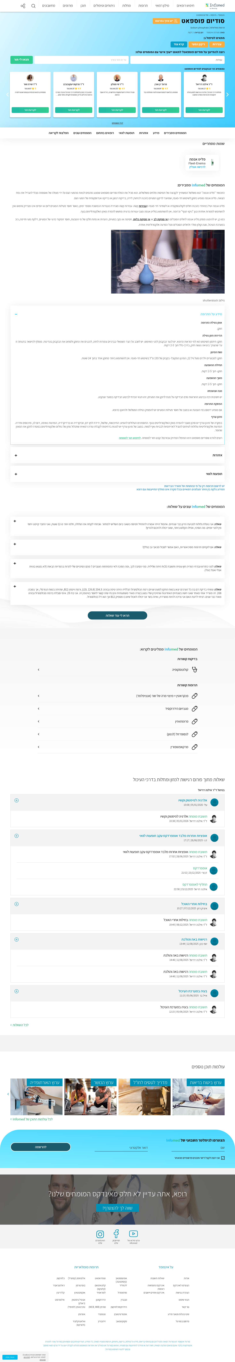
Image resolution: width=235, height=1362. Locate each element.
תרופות (213, 15)
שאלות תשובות (157, 1278)
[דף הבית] (213, 6)
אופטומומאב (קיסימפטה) (121, 1280)
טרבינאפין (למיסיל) (76, 1307)
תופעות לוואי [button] (126, 133)
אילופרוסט (60, 1299)
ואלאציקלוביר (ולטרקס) (79, 1323)
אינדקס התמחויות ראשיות (156, 1287)
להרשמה (40, 1147)
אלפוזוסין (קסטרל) (76, 1278)
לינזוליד (123, 1285)
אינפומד (221, 15)
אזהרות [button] (143, 133)
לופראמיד (101, 1292)
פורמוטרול (122, 1292)
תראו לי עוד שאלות (117, 615)
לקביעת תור (204, 110)
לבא (8, 1094)
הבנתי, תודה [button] (10, 1357)
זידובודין (102, 1321)
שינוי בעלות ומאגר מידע (178, 1314)
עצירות (217, 44)
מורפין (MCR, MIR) (97, 1307)
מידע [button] (156, 133)
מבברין (124, 1299)
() (202, 88)
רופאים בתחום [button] (105, 133)
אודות (186, 1278)
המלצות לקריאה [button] (59, 133)
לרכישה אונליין (197, 167)
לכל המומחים (117, 123)
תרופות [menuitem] (143, 5)
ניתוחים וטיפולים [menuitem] (104, 5)
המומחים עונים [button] (82, 133)
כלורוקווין (61, 1278)
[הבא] (7, 94)
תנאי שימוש (184, 1299)
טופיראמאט (100, 1278)
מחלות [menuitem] (126, 5)
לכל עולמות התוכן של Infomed (33, 1119)
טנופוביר (102, 1314)
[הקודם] (227, 94)
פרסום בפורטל (182, 1321)
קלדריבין (61, 1292)
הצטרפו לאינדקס (181, 1285)
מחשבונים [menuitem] (48, 5)
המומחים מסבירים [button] (175, 133)
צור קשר (185, 1307)
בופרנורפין (80, 1285)
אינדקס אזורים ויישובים (154, 1292)
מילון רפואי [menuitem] (162, 5)
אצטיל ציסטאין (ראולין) (78, 1301)
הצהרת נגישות (182, 1292)
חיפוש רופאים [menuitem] (185, 5)
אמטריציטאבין (120, 1314)
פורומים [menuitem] (68, 5)
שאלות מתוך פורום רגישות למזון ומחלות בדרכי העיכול (179, 779)
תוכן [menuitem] (83, 5)
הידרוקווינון (101, 1299)
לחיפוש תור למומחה (130, 438)
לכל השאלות (20, 1025)
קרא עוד (179, 44)
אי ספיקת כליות (141, 219)
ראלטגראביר (59, 1285)
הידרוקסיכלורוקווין (119, 1307)
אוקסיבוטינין (79, 1292)
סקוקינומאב (121, 1321)
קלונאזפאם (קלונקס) (100, 1287)
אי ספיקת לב (161, 219)
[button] (33, 6)
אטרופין (81, 1314)
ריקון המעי (198, 44)
